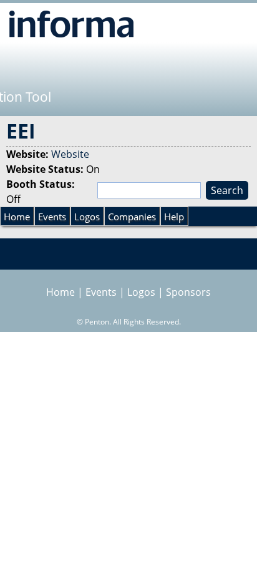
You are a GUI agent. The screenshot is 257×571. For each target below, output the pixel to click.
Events (52, 216)
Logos (87, 216)
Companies (132, 216)
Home (17, 216)
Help (174, 216)
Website (70, 154)
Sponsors (188, 292)
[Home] (71, 23)
